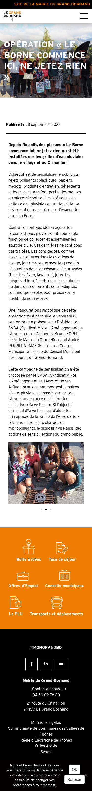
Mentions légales (46, 722)
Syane (46, 752)
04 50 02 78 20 (46, 695)
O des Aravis (46, 746)
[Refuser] (85, 775)
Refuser (74, 779)
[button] (14, 474)
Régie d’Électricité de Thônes (46, 740)
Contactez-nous (46, 689)
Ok (74, 769)
